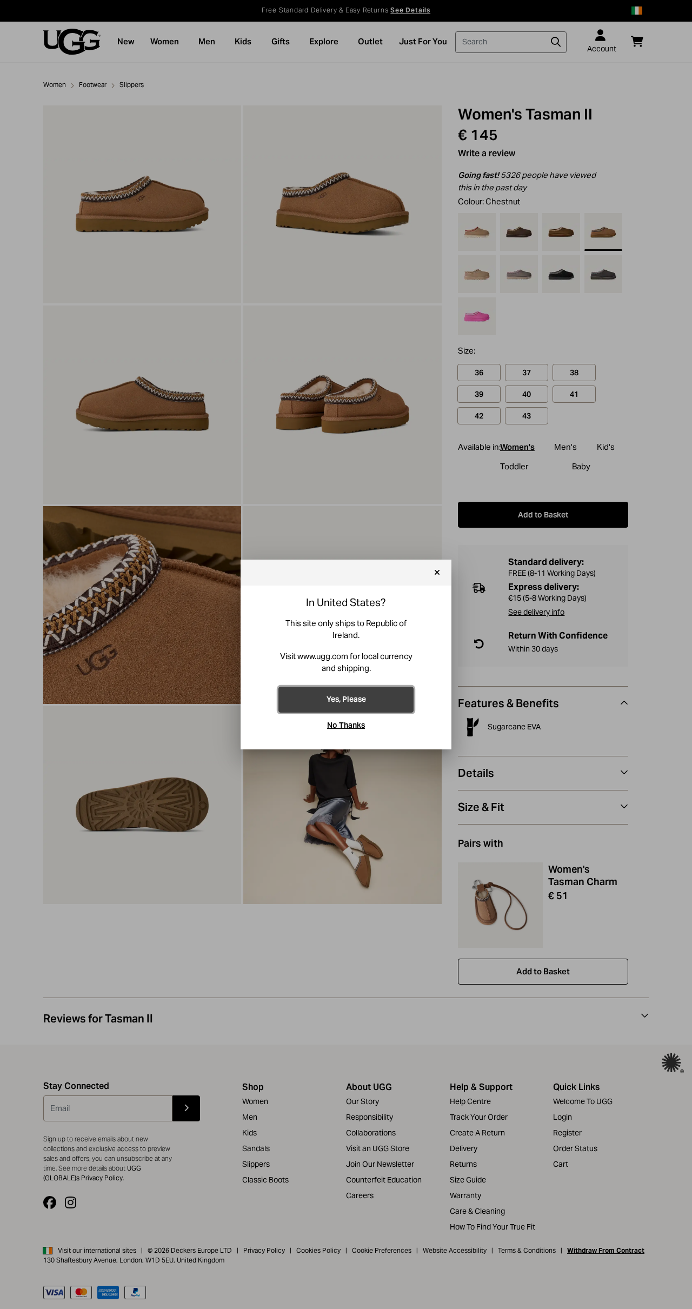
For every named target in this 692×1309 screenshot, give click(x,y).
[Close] (437, 573)
